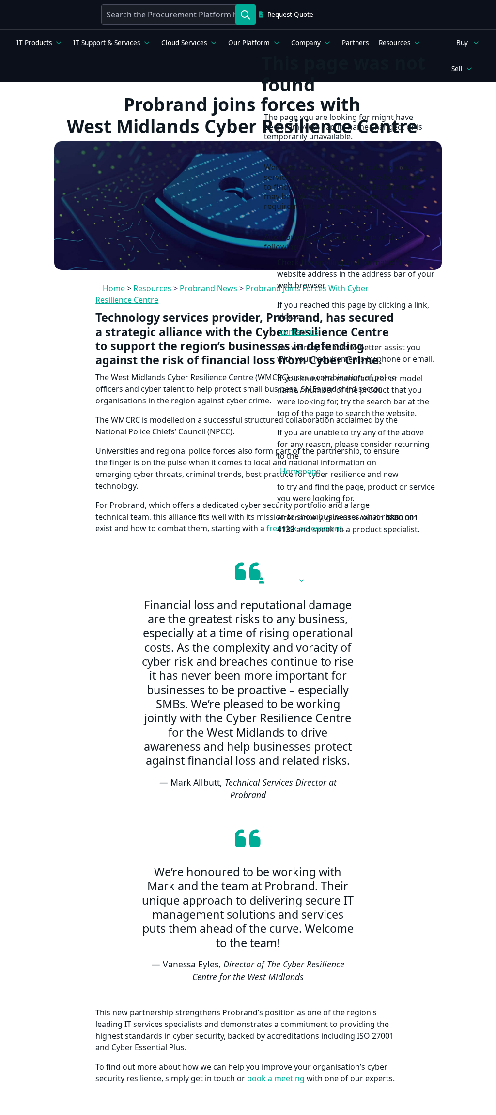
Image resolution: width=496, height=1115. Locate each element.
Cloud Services (184, 42)
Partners (355, 42)
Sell (457, 68)
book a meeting (276, 1078)
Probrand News (208, 288)
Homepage (300, 471)
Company (306, 42)
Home (114, 288)
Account (281, 580)
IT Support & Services (106, 42)
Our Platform (249, 42)
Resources (394, 42)
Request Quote (290, 14)
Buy (462, 42)
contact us (299, 332)
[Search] (245, 14)
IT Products (34, 42)
